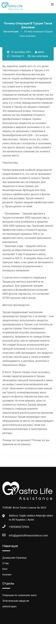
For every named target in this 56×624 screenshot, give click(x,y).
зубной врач (9, 606)
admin (40, 52)
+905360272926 (12, 526)
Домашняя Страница (14, 557)
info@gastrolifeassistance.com (12, 535)
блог (5, 568)
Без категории (39, 56)
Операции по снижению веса (19, 595)
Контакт (7, 574)
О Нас (5, 563)
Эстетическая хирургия (15, 600)
